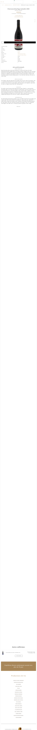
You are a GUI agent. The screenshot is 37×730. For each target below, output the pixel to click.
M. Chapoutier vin (18, 709)
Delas (18, 688)
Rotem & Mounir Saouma (18, 715)
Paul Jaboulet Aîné (18, 711)
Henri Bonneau (18, 703)
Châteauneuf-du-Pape (21, 53)
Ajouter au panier (20, 42)
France (19, 51)
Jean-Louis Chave (18, 707)
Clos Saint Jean (18, 686)
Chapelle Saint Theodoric (18, 680)
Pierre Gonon (18, 713)
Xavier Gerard (18, 717)
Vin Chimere (18, 684)
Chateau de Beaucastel (18, 682)
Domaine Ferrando (18, 10)
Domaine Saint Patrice (18, 699)
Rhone (19, 52)
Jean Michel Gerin (18, 705)
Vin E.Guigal (18, 701)
